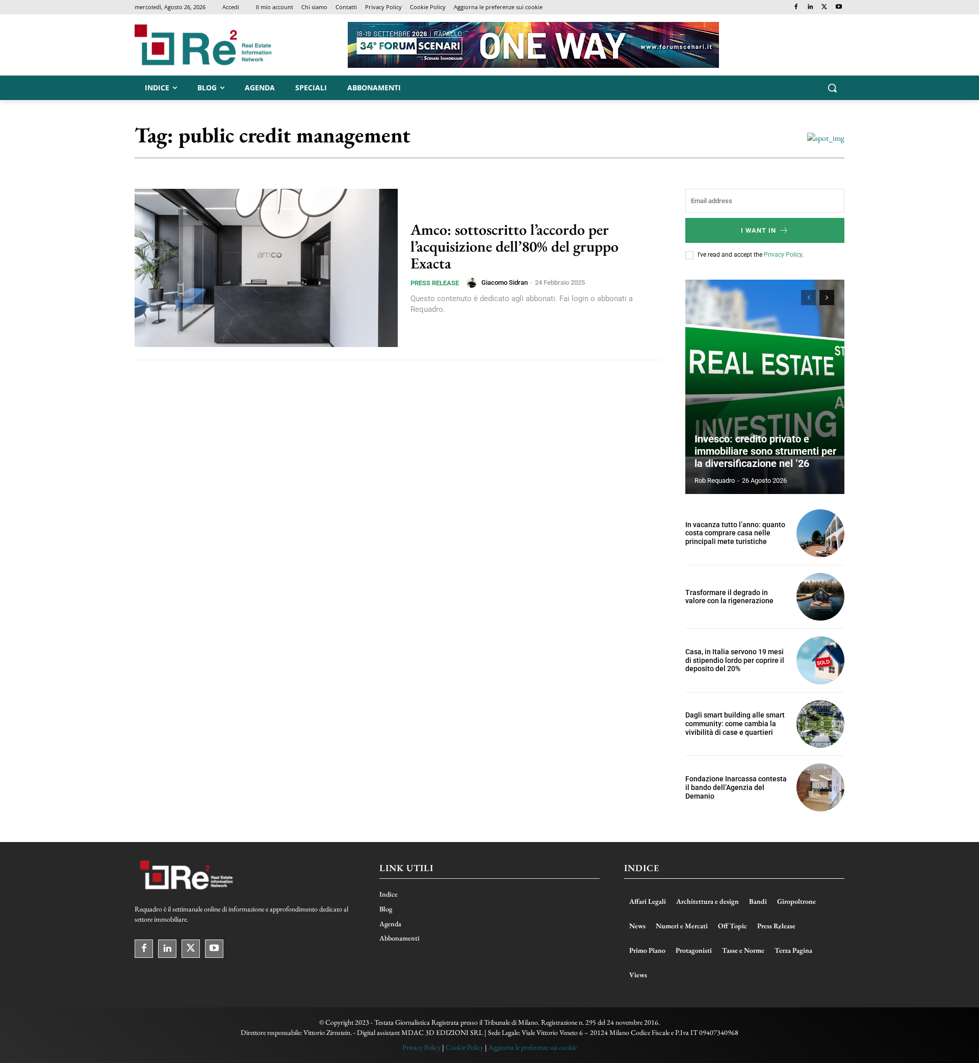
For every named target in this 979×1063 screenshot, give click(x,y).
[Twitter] (824, 7)
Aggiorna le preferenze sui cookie (532, 1047)
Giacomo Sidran (504, 282)
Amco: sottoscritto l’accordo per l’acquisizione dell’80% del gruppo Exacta (514, 246)
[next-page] (826, 297)
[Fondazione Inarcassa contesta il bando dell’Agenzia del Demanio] (820, 787)
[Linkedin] (810, 7)
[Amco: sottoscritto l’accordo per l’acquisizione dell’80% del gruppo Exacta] (266, 268)
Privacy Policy (783, 254)
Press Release (434, 283)
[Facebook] (796, 7)
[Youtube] (838, 7)
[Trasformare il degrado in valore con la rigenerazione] (820, 597)
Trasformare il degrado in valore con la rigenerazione (729, 596)
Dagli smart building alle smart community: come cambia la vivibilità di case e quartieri (735, 723)
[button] (832, 88)
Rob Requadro (714, 480)
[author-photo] (473, 283)
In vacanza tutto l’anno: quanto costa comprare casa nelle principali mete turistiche (735, 533)
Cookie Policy (464, 1047)
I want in (758, 230)
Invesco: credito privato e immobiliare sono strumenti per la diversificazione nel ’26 (765, 451)
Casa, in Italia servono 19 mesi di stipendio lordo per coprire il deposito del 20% (734, 660)
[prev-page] (808, 297)
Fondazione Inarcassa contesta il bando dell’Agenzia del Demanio (736, 787)
